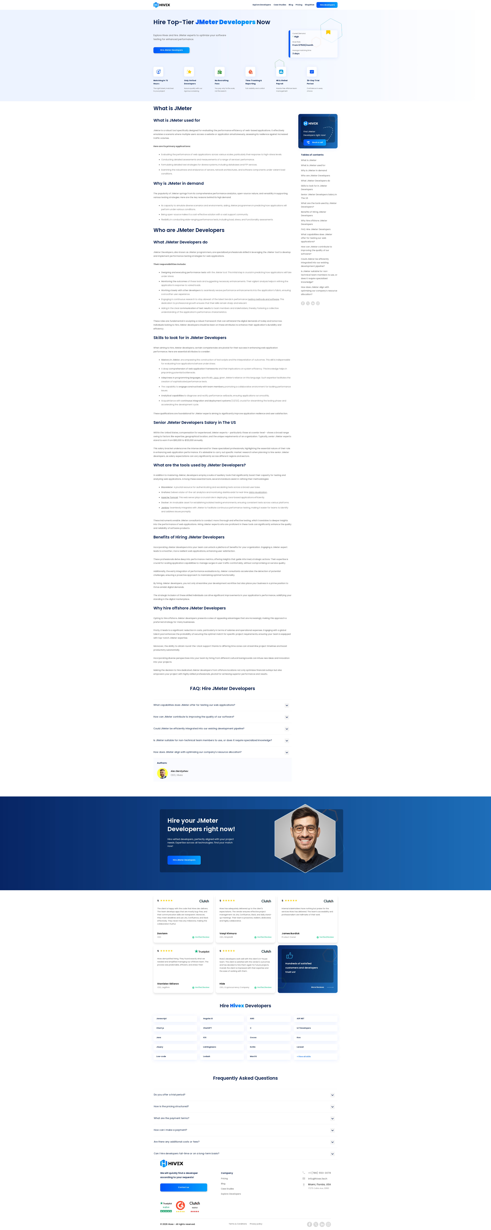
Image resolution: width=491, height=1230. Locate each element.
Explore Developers (262, 4)
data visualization (258, 492)
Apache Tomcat (169, 497)
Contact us (183, 1187)
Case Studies (280, 4)
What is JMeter (308, 160)
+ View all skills (304, 1056)
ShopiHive (309, 4)
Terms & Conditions (238, 1224)
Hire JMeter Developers (171, 50)
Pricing (299, 4)
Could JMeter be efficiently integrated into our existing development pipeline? (315, 263)
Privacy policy (256, 1224)
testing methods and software (263, 299)
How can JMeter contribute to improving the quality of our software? (316, 250)
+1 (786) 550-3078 (319, 1173)
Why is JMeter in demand (314, 170)
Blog (291, 4)
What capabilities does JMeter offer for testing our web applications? (316, 238)
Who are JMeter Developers (315, 175)
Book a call (317, 142)
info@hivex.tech (317, 1179)
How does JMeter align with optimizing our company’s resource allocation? (319, 291)
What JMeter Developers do (315, 181)
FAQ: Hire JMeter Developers (316, 229)
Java (216, 378)
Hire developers (327, 5)
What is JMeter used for (313, 165)
